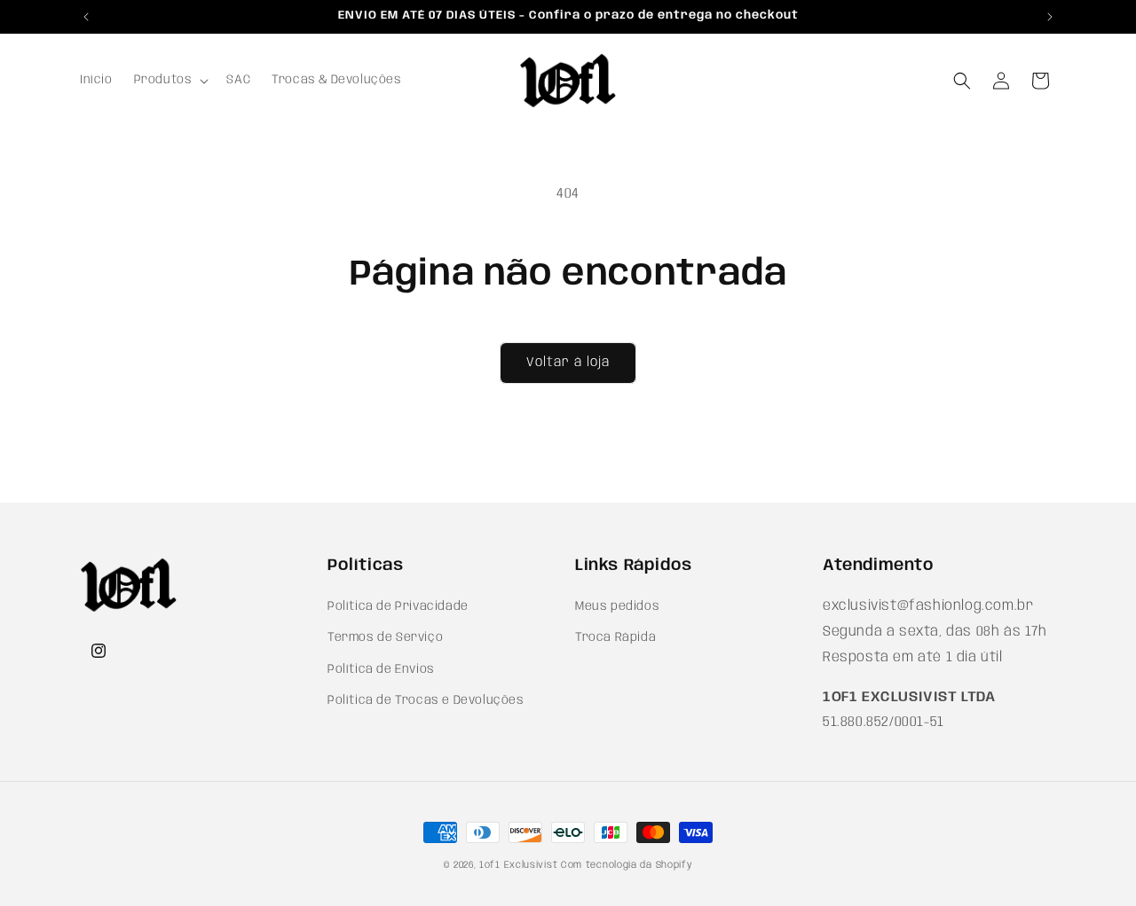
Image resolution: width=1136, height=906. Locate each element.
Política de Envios (381, 669)
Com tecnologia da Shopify (626, 865)
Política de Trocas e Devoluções (426, 700)
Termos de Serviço (385, 638)
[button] (170, 79)
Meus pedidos (617, 607)
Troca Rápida (615, 638)
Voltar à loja (568, 362)
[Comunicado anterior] (86, 17)
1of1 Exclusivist (518, 865)
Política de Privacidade (398, 607)
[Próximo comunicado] (1049, 17)
